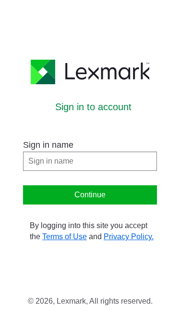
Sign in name (48, 145)
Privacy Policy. (129, 236)
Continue (90, 195)
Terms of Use (64, 236)
